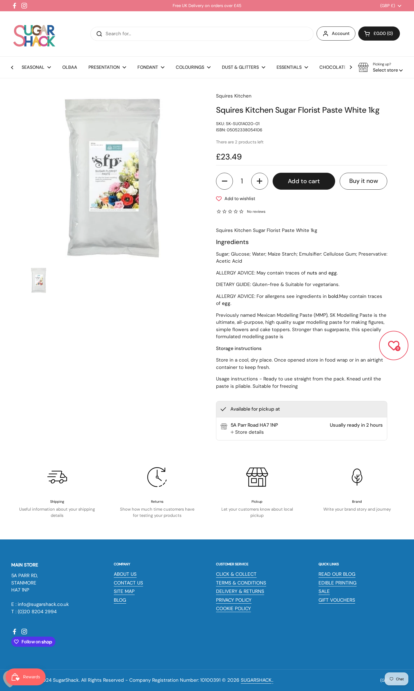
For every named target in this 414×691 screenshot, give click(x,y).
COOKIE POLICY (233, 608)
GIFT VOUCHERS (337, 600)
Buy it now (363, 181)
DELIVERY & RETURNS (240, 591)
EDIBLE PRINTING (338, 583)
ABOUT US (125, 574)
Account (341, 33)
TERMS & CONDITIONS (241, 583)
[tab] (247, 432)
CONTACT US (128, 583)
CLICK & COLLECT (236, 574)
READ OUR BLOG (337, 574)
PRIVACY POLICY (233, 600)
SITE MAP (124, 591)
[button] (379, 33)
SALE (324, 591)
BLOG (120, 600)
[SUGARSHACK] (33, 34)
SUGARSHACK (256, 680)
